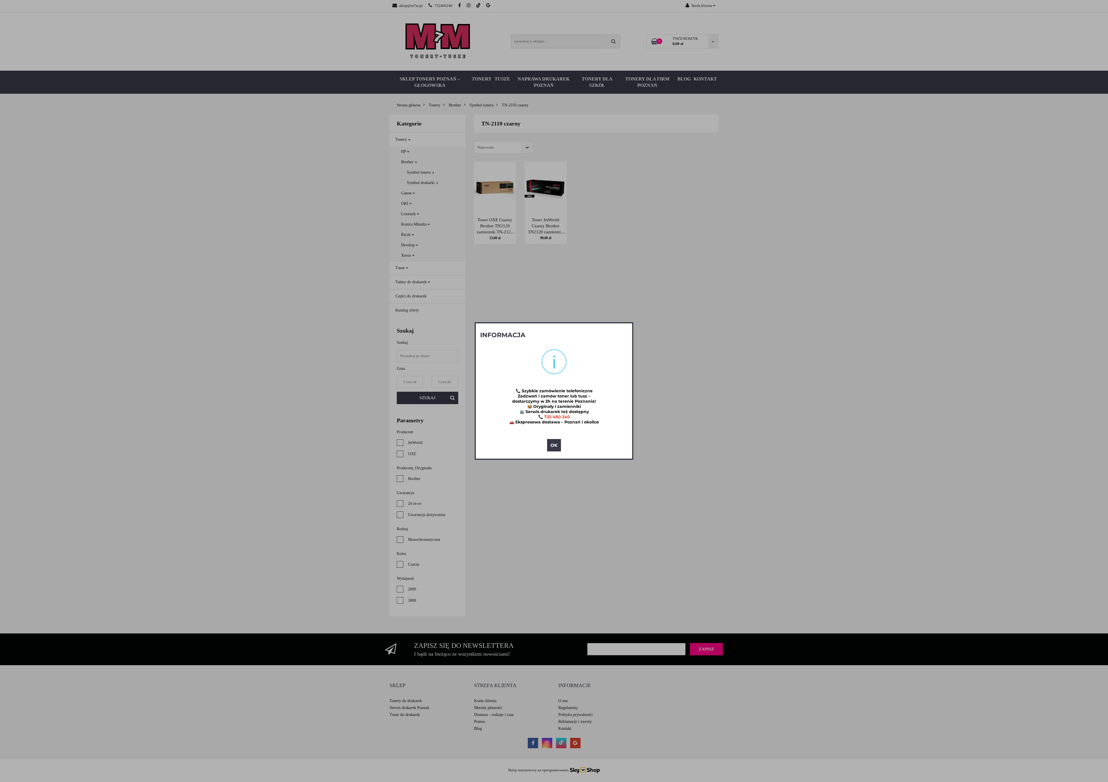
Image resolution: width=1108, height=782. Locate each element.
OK (554, 445)
